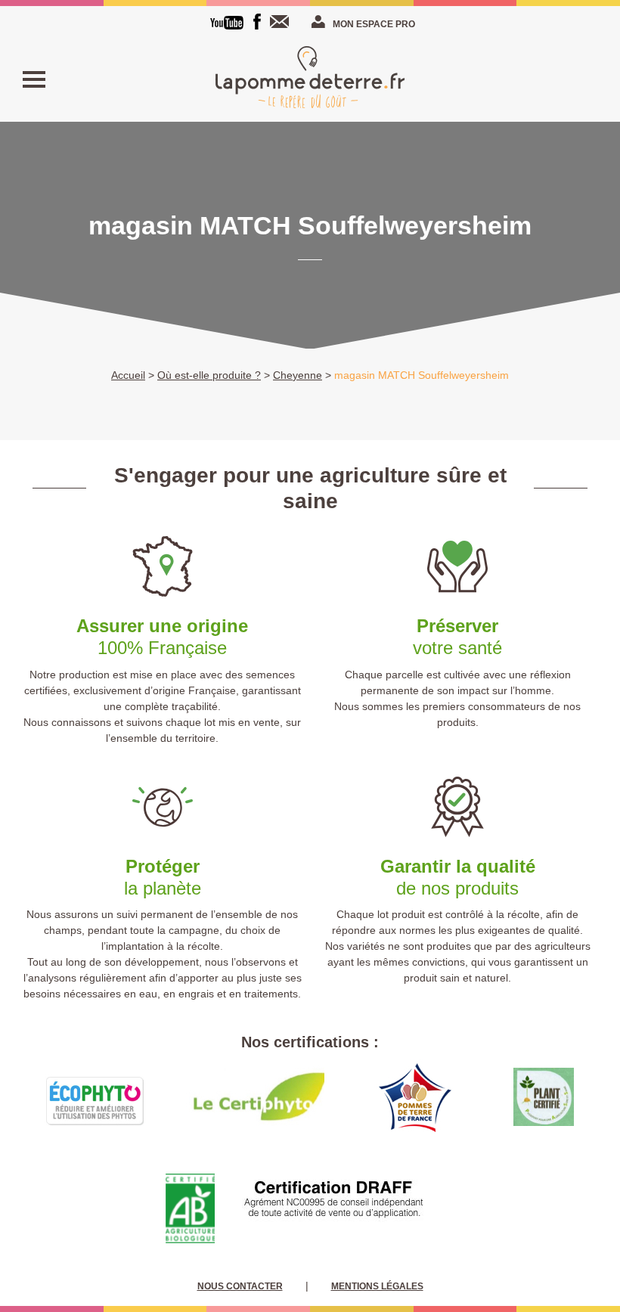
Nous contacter (282, 21)
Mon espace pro (374, 24)
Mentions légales (377, 1286)
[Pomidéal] (310, 79)
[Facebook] (257, 21)
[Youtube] (227, 22)
